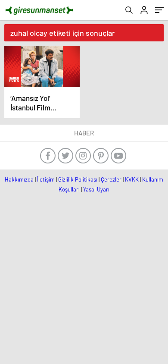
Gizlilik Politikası (77, 179)
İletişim (46, 179)
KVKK (132, 179)
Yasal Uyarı (96, 189)
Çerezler (111, 179)
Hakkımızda (19, 179)
